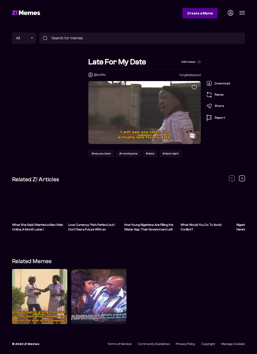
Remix (219, 94)
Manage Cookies (233, 344)
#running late (128, 153)
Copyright (208, 344)
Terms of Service (119, 344)
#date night (170, 153)
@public (100, 74)
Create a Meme (200, 13)
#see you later (101, 153)
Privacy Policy (185, 344)
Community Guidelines (154, 344)
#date (150, 153)
